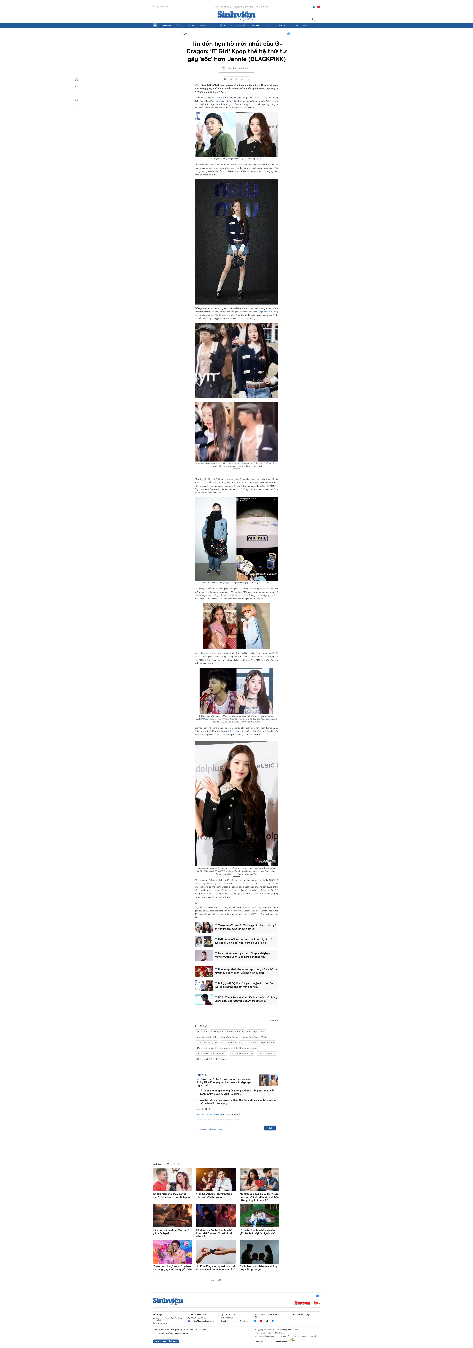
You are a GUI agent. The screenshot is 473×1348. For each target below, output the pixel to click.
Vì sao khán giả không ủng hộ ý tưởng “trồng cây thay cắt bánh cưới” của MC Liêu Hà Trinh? (237, 1092)
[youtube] (318, 7)
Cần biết (306, 25)
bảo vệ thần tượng (230, 731)
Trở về (76, 107)
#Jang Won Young (229, 1036)
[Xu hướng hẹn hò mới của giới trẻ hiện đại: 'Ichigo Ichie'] (259, 1215)
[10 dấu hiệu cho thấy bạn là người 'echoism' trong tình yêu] (172, 1179)
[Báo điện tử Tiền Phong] (302, 1303)
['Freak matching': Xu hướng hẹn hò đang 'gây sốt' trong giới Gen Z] (172, 1252)
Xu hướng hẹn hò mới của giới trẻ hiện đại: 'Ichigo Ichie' (257, 1231)
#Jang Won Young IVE (206, 1042)
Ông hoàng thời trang (268, 311)
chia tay (224, 907)
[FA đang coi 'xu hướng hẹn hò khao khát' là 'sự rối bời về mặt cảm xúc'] (216, 1215)
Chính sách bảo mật (300, 1315)
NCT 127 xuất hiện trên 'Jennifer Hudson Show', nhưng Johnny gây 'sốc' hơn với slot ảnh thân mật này (246, 999)
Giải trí (222, 25)
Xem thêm (318, 25)
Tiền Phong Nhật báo (243, 7)
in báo (242, 79)
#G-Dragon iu (222, 1059)
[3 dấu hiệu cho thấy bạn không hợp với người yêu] (259, 1252)
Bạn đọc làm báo (167, 1341)
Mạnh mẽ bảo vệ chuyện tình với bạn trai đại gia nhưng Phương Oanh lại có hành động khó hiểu (242, 955)
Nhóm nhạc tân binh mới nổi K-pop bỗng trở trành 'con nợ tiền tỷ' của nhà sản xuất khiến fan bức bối (246, 971)
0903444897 (228, 1318)
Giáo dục (191, 25)
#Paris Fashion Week (206, 1048)
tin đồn (262, 588)
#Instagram (226, 1048)
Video (267, 25)
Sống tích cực (279, 25)
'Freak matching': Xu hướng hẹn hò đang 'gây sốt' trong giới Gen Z (172, 1269)
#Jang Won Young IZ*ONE (254, 1036)
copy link (236, 79)
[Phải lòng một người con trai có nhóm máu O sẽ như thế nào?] (216, 1252)
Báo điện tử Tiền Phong (236, 16)
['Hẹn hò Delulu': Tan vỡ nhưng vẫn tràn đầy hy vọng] (216, 1179)
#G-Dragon (201, 1031)
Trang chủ (155, 25)
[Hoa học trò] (317, 1303)
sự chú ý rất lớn (223, 101)
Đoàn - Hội (166, 25)
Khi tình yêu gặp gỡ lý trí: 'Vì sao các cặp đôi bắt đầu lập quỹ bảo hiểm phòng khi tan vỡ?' (259, 1197)
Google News (289, 34)
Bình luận (76, 100)
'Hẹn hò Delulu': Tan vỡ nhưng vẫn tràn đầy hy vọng (214, 1195)
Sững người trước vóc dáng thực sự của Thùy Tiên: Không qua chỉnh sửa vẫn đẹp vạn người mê (224, 1082)
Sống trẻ (179, 25)
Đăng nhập (199, 1114)
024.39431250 (161, 1323)
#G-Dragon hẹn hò (267, 1053)
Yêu (213, 25)
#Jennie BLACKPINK (206, 1036)
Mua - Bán (294, 25)
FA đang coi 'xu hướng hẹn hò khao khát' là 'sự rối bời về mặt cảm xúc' (215, 1233)
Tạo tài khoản (216, 1114)
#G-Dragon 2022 (204, 1059)
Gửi (270, 1128)
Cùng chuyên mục (167, 1164)
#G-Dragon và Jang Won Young (211, 1053)
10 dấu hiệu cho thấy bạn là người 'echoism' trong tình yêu (171, 1195)
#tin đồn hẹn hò (229, 1042)
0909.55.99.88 (197, 1318)
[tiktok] (268, 1321)
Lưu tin (76, 93)
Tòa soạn (157, 1315)
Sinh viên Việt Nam (168, 1301)
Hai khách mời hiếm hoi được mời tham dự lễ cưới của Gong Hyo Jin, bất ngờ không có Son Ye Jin (244, 941)
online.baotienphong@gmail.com (236, 1321)
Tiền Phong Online (223, 7)
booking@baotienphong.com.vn (203, 1321)
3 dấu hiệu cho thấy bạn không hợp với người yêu (258, 1268)
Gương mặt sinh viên (238, 25)
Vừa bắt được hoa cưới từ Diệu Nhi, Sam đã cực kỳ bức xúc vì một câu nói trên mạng (238, 1101)
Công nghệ (255, 25)
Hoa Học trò (262, 7)
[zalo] (275, 1321)
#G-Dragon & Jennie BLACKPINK (226, 1031)
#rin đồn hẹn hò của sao (242, 1053)
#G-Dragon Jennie (256, 1031)
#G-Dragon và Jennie (246, 1048)
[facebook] (314, 7)
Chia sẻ (76, 86)
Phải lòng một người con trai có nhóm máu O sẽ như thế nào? (216, 1268)
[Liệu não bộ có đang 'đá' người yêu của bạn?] (172, 1215)
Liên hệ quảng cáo (197, 1315)
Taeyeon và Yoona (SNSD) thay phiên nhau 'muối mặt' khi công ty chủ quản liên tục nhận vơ (245, 927)
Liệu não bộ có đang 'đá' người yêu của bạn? (171, 1231)
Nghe (76, 79)
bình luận (247, 79)
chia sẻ (225, 79)
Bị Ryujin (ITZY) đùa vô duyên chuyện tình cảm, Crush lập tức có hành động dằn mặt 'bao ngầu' (245, 985)
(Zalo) (205, 1318)
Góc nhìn (203, 25)
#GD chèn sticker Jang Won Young (258, 1042)
